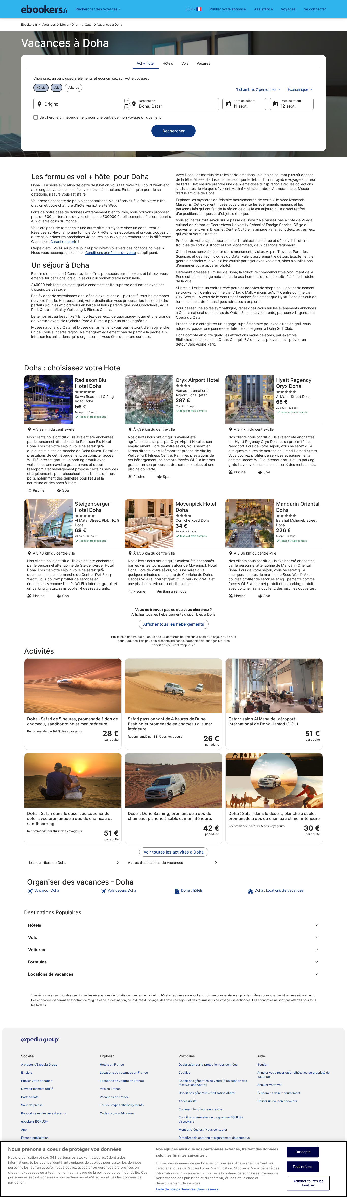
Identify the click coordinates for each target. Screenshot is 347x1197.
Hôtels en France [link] (112, 1064)
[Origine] (79, 104)
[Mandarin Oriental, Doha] (274, 550)
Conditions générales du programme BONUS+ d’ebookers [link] (211, 1119)
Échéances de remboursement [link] (278, 1093)
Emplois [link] (26, 1072)
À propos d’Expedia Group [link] (39, 1064)
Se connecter (315, 9)
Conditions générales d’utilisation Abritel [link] (207, 1093)
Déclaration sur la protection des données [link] (208, 1064)
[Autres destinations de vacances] (173, 863)
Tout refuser (303, 1166)
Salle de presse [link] (32, 1105)
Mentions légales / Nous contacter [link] (203, 1129)
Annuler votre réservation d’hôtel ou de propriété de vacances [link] (293, 1075)
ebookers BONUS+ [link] (34, 1121)
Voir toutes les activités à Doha (174, 852)
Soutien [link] (262, 1064)
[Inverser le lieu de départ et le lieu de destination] (127, 104)
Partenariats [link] (29, 1097)
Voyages (288, 9)
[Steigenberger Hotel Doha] (73, 550)
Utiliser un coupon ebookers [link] (277, 1101)
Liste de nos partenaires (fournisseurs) (188, 1189)
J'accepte (303, 1152)
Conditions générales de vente (110, 252)
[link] (63, 891)
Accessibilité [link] (188, 1101)
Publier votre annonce (228, 9)
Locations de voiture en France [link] (122, 1081)
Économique (298, 89)
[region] (173, 1169)
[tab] (146, 63)
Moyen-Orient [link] (70, 24)
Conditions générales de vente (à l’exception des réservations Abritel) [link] (213, 1083)
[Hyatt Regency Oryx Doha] (274, 435)
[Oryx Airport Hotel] (173, 435)
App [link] (24, 1129)
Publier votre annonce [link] (36, 1081)
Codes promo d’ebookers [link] (117, 1113)
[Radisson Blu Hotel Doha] (73, 435)
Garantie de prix (63, 241)
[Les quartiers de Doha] (75, 863)
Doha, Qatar (150, 106)
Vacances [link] (49, 24)
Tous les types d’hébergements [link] (122, 1105)
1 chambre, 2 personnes (256, 89)
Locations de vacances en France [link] (124, 1072)
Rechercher (174, 130)
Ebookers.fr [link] (29, 24)
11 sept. (240, 106)
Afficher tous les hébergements (173, 624)
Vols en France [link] (110, 1089)
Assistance (263, 9)
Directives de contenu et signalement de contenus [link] (214, 1138)
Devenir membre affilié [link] (37, 1089)
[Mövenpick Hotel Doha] (173, 550)
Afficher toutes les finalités (308, 1183)
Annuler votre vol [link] (269, 1085)
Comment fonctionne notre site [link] (200, 1109)
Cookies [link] (184, 1072)
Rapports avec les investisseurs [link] (43, 1113)
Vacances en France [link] (114, 1097)
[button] (173, 925)
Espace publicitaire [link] (34, 1138)
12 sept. (288, 106)
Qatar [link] (89, 24)
